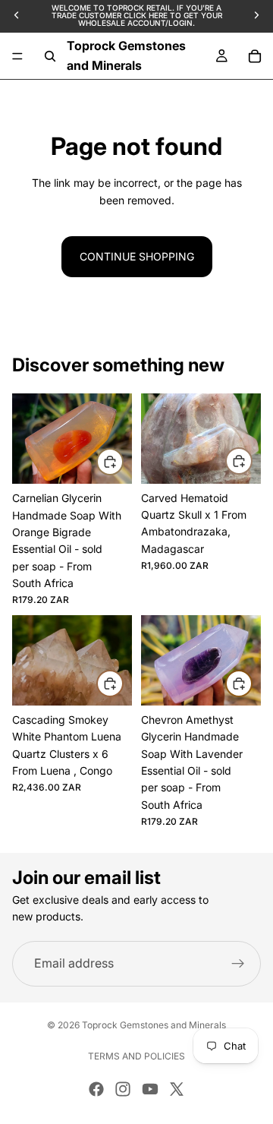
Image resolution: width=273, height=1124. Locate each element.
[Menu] (17, 56)
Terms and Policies (136, 1056)
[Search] (50, 56)
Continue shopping (137, 256)
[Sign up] (238, 964)
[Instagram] (123, 1089)
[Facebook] (96, 1089)
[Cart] (254, 56)
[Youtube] (150, 1089)
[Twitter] (177, 1089)
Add (123, 461)
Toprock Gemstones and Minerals (154, 1025)
